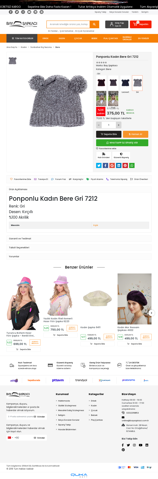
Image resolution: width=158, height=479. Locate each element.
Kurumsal (62, 394)
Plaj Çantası (97, 419)
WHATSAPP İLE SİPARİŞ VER (124, 142)
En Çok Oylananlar (84, 30)
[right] (151, 313)
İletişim (144, 12)
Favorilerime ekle (107, 148)
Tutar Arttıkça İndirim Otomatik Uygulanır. (97, 7)
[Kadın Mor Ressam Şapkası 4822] (135, 298)
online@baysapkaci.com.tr (135, 420)
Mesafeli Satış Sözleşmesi (71, 410)
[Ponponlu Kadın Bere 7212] (113, 83)
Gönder (41, 416)
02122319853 (132, 412)
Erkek (93, 400)
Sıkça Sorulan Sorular (119, 12)
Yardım (135, 12)
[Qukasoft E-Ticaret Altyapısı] (79, 475)
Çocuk (94, 410)
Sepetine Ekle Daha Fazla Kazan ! (41, 7)
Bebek (94, 415)
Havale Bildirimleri (67, 429)
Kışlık (95, 225)
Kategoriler (96, 394)
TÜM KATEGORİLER (24, 38)
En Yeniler (53, 30)
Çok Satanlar (66, 30)
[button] (141, 24)
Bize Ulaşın (129, 394)
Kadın (94, 405)
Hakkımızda (64, 400)
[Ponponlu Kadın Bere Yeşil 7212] (113, 98)
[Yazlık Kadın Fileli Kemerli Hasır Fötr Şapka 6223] (60, 294)
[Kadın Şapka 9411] (97, 298)
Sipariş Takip (100, 12)
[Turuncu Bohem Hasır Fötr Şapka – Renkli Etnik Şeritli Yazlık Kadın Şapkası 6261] (23, 301)
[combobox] (10, 437)
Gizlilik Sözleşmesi (67, 405)
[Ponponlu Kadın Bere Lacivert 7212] (125, 83)
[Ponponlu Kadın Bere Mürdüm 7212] (101, 83)
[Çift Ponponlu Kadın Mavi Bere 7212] (101, 98)
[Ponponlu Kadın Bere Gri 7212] (137, 83)
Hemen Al (136, 134)
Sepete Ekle (110, 134)
